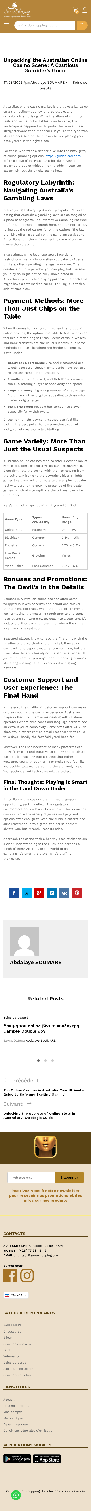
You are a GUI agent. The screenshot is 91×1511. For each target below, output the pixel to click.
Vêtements (11, 1356)
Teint (7, 1350)
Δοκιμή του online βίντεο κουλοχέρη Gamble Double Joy (41, 1028)
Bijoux (7, 1337)
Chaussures (12, 1331)
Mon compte (12, 1412)
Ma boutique (13, 1418)
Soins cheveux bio (17, 1375)
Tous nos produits (16, 1405)
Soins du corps (14, 1362)
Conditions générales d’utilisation (28, 1430)
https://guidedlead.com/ (64, 156)
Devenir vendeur (15, 1424)
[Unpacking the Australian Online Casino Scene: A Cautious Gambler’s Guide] (14, 893)
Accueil (8, 1399)
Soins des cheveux (17, 1344)
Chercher (82, 25)
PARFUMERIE (13, 1325)
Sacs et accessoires (18, 1368)
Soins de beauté (15, 1017)
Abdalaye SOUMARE (47, 82)
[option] (45, 1029)
